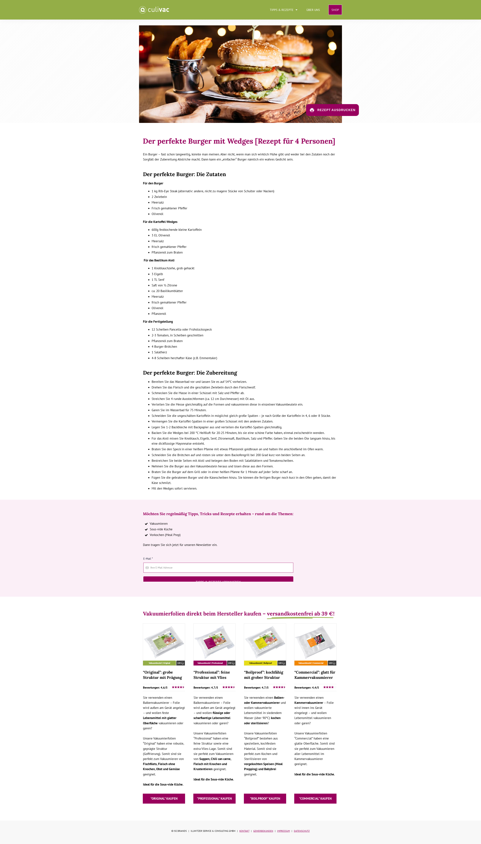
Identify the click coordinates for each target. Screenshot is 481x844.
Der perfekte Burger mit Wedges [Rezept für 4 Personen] (239, 140)
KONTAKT (244, 831)
